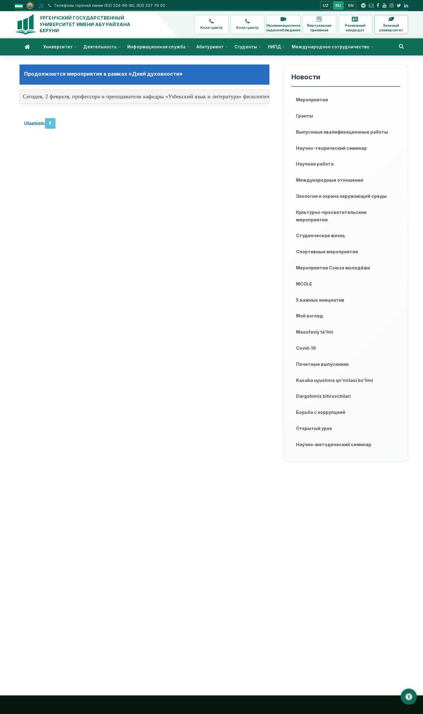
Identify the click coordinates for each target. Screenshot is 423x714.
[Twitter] (399, 6)
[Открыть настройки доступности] (409, 697)
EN (351, 5)
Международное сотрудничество (331, 46)
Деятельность (99, 46)
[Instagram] (392, 6)
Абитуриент (210, 46)
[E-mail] (371, 6)
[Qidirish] (401, 46)
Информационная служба (156, 46)
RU (338, 5)
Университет (58, 46)
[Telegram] (363, 6)
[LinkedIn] (406, 6)
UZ (326, 5)
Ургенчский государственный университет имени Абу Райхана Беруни (85, 24)
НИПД (274, 46)
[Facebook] (378, 6)
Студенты (245, 46)
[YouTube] (384, 6)
